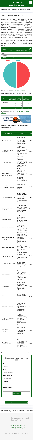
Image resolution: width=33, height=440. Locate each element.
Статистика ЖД (6, 411)
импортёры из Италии (18, 90)
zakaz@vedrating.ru (16, 5)
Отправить (16, 394)
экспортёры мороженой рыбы (21, 353)
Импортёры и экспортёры (17, 9)
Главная (4, 9)
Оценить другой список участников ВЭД (17, 402)
